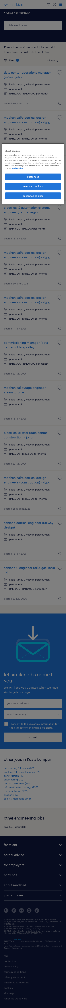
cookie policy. (17, 168)
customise (33, 176)
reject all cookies (33, 186)
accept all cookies (33, 195)
